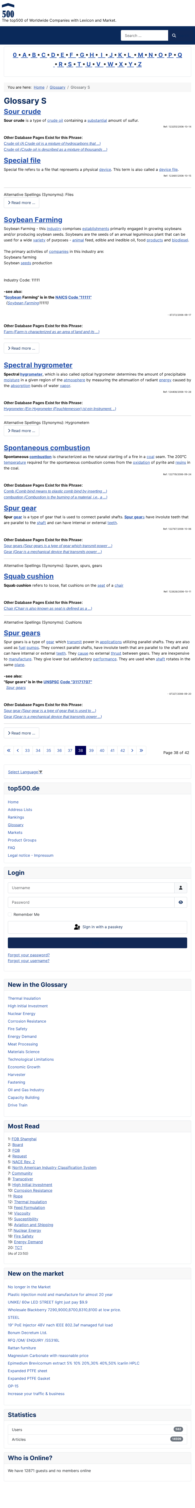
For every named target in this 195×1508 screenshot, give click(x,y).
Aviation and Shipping (33, 1224)
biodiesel (180, 240)
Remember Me (26, 914)
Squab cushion (29, 576)
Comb (55, 491)
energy (165, 379)
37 (70, 750)
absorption (20, 385)
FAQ (11, 847)
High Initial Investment (32, 1184)
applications (111, 641)
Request (19, 1156)
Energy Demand (28, 1241)
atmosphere (74, 379)
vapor (65, 385)
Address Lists (20, 809)
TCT (18, 1247)
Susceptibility (26, 1219)
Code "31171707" (76, 681)
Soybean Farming (33, 219)
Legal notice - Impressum (31, 855)
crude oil (55, 120)
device (105, 169)
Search (183, 35)
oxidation (141, 462)
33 (27, 750)
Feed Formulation (29, 1207)
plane (19, 664)
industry (54, 228)
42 (122, 750)
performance (105, 659)
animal (78, 240)
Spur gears (58, 546)
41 (112, 750)
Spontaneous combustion (47, 447)
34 (38, 750)
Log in (97, 942)
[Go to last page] (141, 750)
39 (91, 750)
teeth (112, 522)
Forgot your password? (29, 955)
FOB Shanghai (24, 1138)
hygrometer (31, 374)
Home (13, 802)
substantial (97, 120)
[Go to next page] (132, 750)
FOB (16, 1150)
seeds (26, 262)
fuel (22, 647)
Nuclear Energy (27, 1230)
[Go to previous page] (18, 750)
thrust (116, 653)
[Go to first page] (9, 750)
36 (59, 750)
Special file (22, 160)
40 (102, 750)
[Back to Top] (186, 1499)
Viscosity (22, 1213)
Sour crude (22, 111)
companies (58, 251)
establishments (95, 228)
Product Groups (22, 840)
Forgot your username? (28, 960)
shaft (41, 522)
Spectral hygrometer (38, 365)
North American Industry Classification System (54, 1167)
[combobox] (144, 35)
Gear (53, 552)
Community (22, 1173)
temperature (15, 462)
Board (17, 1144)
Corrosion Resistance (33, 1190)
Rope (18, 1196)
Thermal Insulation (30, 1201)
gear (18, 517)
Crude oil (52, 144)
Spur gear (20, 508)
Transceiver (22, 1179)
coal (150, 456)
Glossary (16, 824)
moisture (12, 379)
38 (80, 750)
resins (181, 462)
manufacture (20, 659)
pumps (33, 647)
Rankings (16, 817)
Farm (51, 332)
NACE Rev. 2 (23, 1161)
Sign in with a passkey (102, 927)
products (155, 240)
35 (48, 750)
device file (168, 169)
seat (101, 585)
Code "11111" (80, 297)
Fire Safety (24, 1236)
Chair (48, 608)
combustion (40, 456)
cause (83, 653)
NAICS (61, 297)
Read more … (22, 202)
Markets (15, 832)
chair (119, 585)
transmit (74, 641)
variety (39, 240)
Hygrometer (60, 409)
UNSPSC (51, 681)
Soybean (13, 297)
